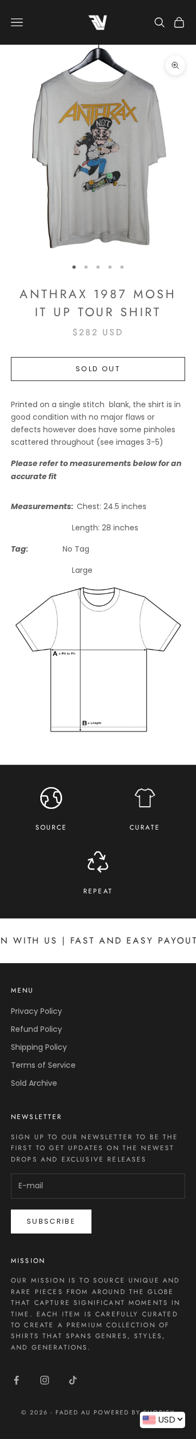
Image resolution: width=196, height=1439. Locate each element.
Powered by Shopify (134, 1412)
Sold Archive (34, 1083)
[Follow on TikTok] (73, 1380)
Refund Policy (36, 1029)
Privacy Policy (36, 1011)
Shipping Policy (39, 1047)
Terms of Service (43, 1065)
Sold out (98, 369)
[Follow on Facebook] (16, 1380)
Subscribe (51, 1221)
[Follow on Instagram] (44, 1380)
